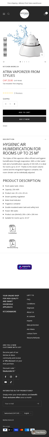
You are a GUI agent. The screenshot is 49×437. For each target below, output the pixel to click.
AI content (31, 316)
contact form (32, 333)
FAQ (28, 299)
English (26, 413)
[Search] (8, 14)
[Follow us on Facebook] (5, 376)
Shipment (30, 308)
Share (5, 126)
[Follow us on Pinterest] (16, 376)
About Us (30, 312)
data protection (33, 325)
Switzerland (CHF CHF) (11, 413)
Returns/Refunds (33, 338)
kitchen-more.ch (11, 66)
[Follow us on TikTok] (11, 382)
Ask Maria (30, 329)
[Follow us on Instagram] (11, 376)
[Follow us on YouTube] (5, 382)
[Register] (38, 403)
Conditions (31, 304)
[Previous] (4, 62)
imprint (29, 321)
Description (8, 139)
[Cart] (45, 14)
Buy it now (24, 119)
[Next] (45, 62)
